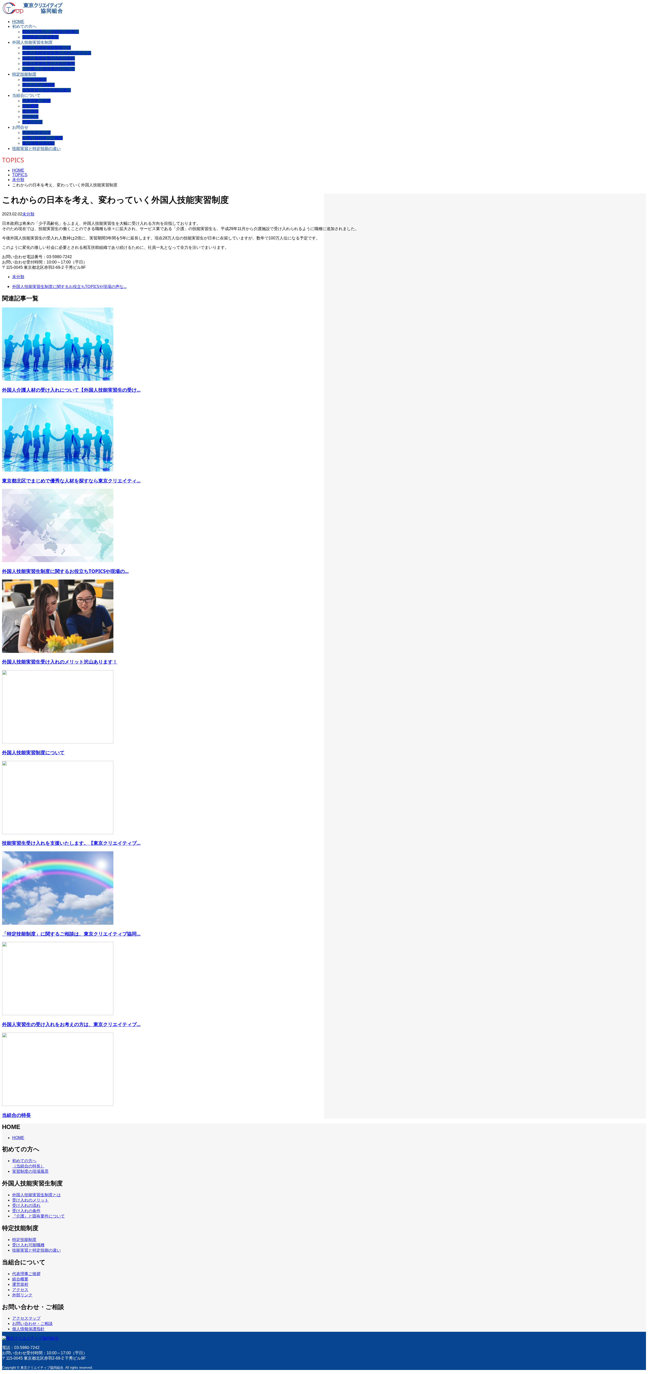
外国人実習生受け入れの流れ (48, 58)
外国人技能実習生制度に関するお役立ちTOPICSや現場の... (65, 571)
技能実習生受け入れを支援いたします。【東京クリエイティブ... (71, 843)
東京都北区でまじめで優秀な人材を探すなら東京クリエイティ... (71, 480)
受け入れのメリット (30, 1200)
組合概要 (30, 106)
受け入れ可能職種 (38, 85)
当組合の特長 (16, 1115)
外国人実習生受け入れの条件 (48, 63)
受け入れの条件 (26, 1211)
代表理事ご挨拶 (36, 101)
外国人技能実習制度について (33, 752)
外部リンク (32, 122)
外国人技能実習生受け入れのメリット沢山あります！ (59, 661)
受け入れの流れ (26, 1205)
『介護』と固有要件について (48, 69)
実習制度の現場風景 (40, 37)
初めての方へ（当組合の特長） (50, 32)
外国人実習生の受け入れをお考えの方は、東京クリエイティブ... (71, 1024)
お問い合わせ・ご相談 (42, 138)
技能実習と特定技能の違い (46, 90)
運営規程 (30, 111)
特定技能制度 (24, 74)
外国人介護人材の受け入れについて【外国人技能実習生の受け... (71, 390)
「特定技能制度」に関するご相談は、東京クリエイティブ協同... (71, 933)
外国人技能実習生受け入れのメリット (56, 53)
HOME (18, 21)
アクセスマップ (36, 132)
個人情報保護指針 (38, 143)
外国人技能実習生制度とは (46, 48)
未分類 (28, 214)
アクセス (30, 117)
